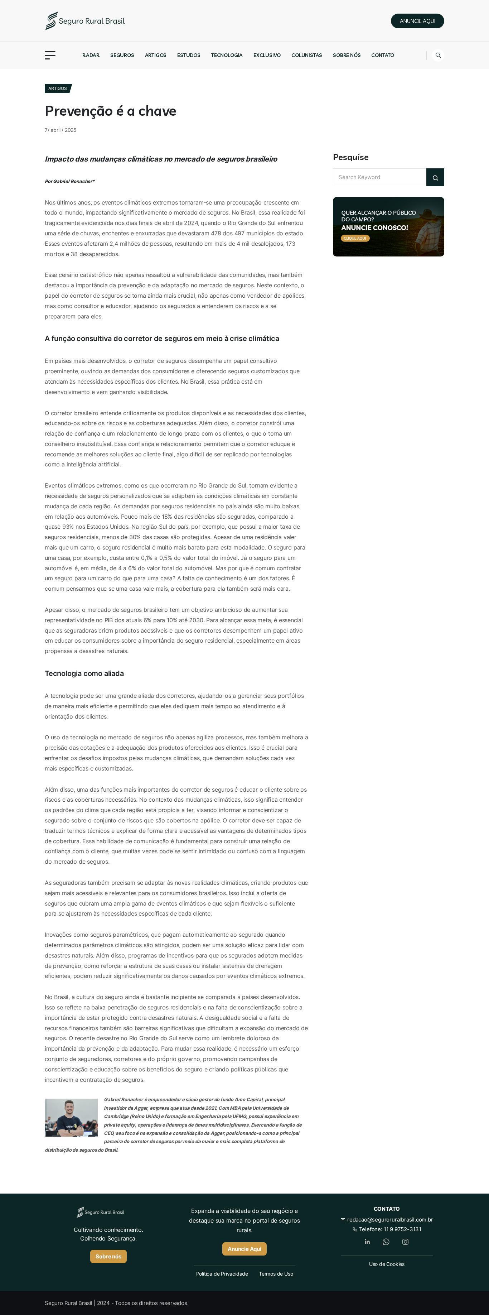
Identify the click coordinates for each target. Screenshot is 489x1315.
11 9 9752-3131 (402, 1229)
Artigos (156, 55)
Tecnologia (227, 55)
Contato (382, 55)
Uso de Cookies (387, 1264)
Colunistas (306, 55)
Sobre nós (346, 55)
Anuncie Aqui (244, 1249)
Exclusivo (267, 55)
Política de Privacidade (222, 1274)
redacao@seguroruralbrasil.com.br (389, 1219)
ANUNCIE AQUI (417, 21)
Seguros (122, 55)
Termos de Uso (276, 1274)
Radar (91, 55)
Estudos (188, 55)
